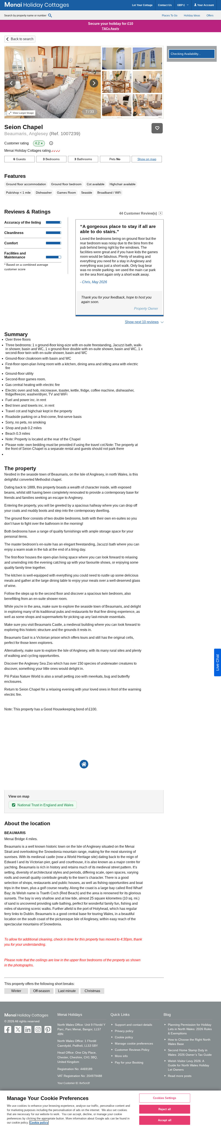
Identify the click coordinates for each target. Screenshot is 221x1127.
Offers (210, 15)
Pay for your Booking (129, 1062)
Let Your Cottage (142, 5)
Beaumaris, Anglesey (42, 133)
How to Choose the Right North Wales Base (189, 1042)
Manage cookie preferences (134, 1043)
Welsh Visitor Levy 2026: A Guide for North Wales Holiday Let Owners (188, 1065)
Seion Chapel (23, 127)
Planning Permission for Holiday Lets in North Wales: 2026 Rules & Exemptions (190, 1029)
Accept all (164, 1120)
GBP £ (181, 5)
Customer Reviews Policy (132, 1049)
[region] (110, 1109)
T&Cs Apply (110, 28)
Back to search (22, 39)
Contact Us (165, 5)
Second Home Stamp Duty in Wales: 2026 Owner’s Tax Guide (190, 1052)
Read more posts (179, 1076)
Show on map (146, 159)
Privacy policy (124, 1031)
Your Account (205, 5)
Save (157, 128)
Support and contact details (133, 1024)
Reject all (164, 1109)
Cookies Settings (164, 1098)
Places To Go (169, 15)
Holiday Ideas (192, 15)
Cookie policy (124, 1037)
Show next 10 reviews (142, 322)
